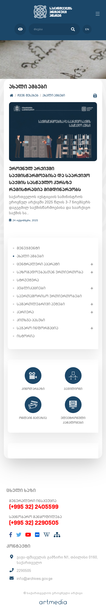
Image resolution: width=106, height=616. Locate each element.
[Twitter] (18, 535)
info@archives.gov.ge (34, 579)
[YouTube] (28, 535)
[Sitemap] (57, 535)
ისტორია (25, 336)
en (87, 29)
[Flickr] (37, 535)
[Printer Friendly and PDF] (95, 96)
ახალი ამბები (53, 95)
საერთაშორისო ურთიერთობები (49, 296)
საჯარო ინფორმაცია (37, 328)
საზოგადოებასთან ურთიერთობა (50, 272)
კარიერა (25, 312)
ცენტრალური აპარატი (38, 264)
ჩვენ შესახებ (27, 95)
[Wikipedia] (46, 535)
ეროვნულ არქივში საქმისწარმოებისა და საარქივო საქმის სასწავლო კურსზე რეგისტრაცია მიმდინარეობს (49, 179)
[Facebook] (10, 535)
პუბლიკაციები (31, 288)
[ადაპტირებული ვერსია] (20, 29)
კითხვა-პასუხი (31, 320)
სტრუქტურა (28, 280)
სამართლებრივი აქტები (41, 304)
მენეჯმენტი (28, 248)
